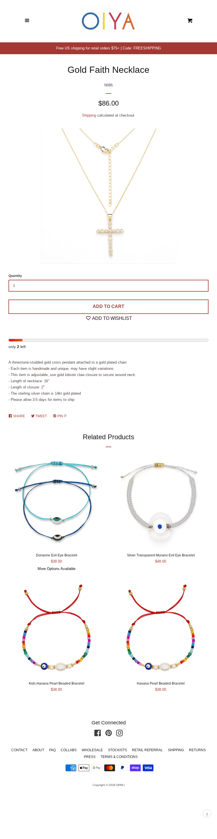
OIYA (119, 784)
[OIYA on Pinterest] (108, 734)
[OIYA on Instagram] (119, 734)
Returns (197, 750)
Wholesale (92, 750)
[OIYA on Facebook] (97, 734)
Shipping (89, 115)
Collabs (69, 750)
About (38, 750)
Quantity (15, 276)
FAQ (52, 750)
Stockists (117, 750)
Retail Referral (147, 750)
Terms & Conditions (119, 757)
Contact (19, 750)
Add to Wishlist (111, 318)
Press (90, 757)
